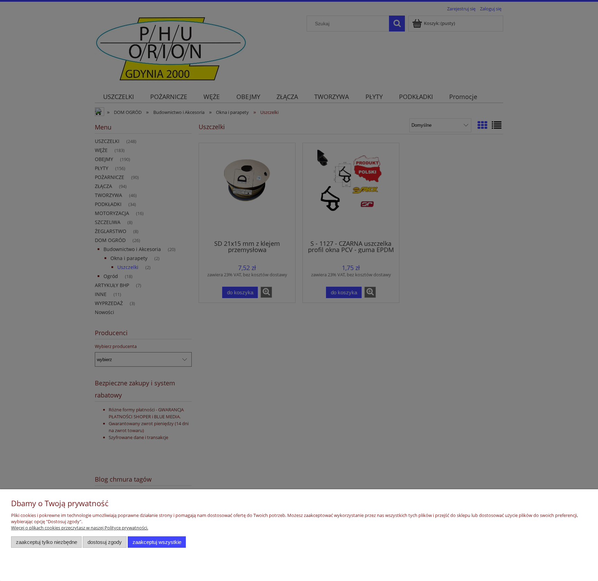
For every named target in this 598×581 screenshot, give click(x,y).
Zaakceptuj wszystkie (157, 542)
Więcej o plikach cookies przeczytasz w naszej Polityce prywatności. (79, 528)
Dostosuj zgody (105, 542)
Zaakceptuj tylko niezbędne (46, 542)
